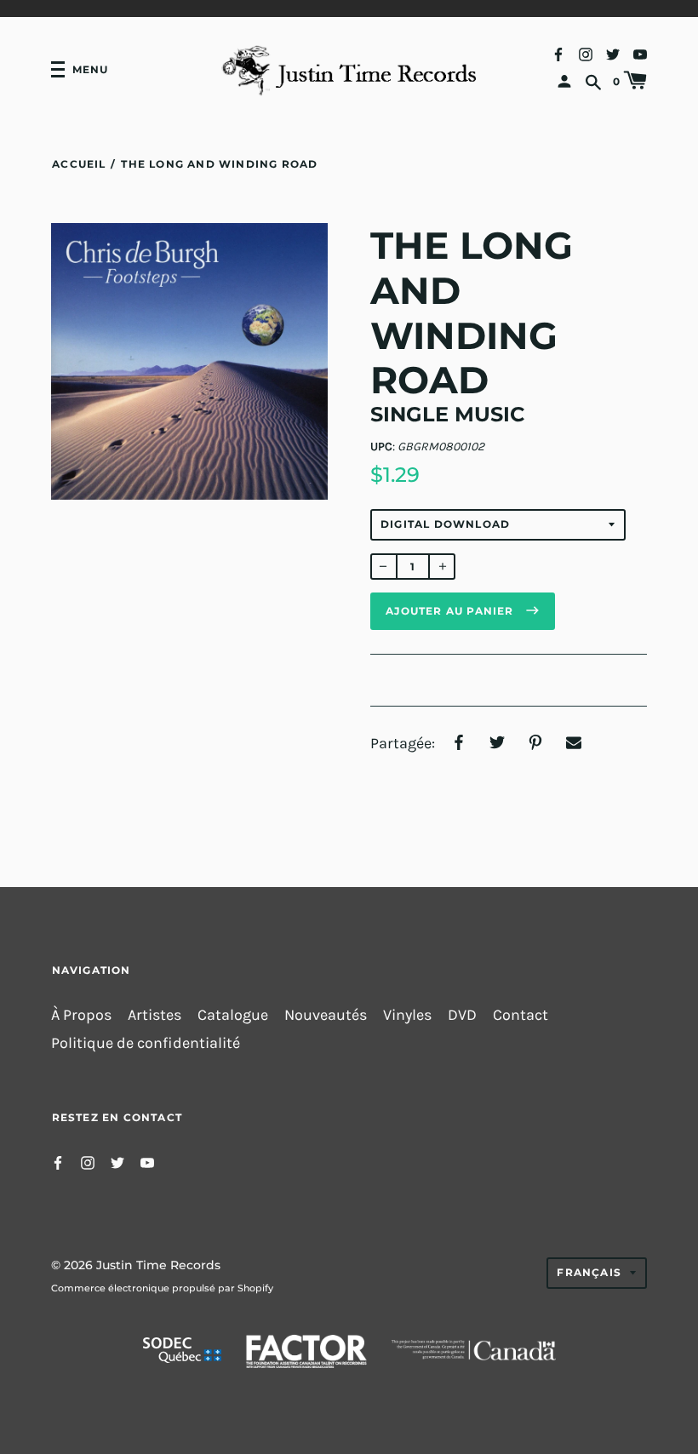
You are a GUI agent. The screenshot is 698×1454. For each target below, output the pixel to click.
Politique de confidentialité (145, 1043)
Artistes (154, 1015)
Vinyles (407, 1015)
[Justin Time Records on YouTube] (640, 53)
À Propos (81, 1015)
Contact (520, 1015)
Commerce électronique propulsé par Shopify (162, 1288)
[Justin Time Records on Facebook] (558, 53)
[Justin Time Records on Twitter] (613, 53)
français (589, 1272)
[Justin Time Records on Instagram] (585, 53)
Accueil (79, 163)
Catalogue (232, 1015)
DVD (462, 1015)
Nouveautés (325, 1015)
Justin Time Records (158, 1265)
